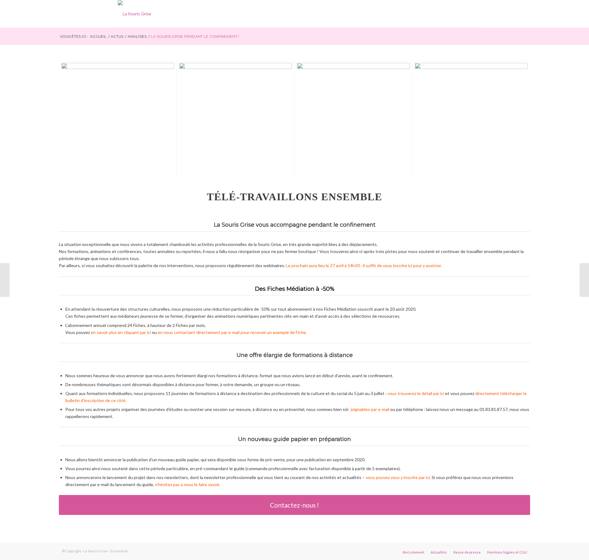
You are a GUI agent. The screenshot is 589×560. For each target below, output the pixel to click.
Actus (117, 36)
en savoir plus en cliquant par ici (121, 332)
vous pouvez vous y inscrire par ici (398, 477)
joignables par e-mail (370, 409)
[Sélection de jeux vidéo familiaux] (584, 280)
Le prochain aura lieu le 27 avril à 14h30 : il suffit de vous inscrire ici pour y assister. (364, 265)
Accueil (98, 36)
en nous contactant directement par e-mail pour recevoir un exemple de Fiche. (233, 332)
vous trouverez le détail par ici (415, 393)
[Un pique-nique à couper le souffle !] (5, 280)
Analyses (137, 36)
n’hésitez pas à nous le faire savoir (187, 484)
